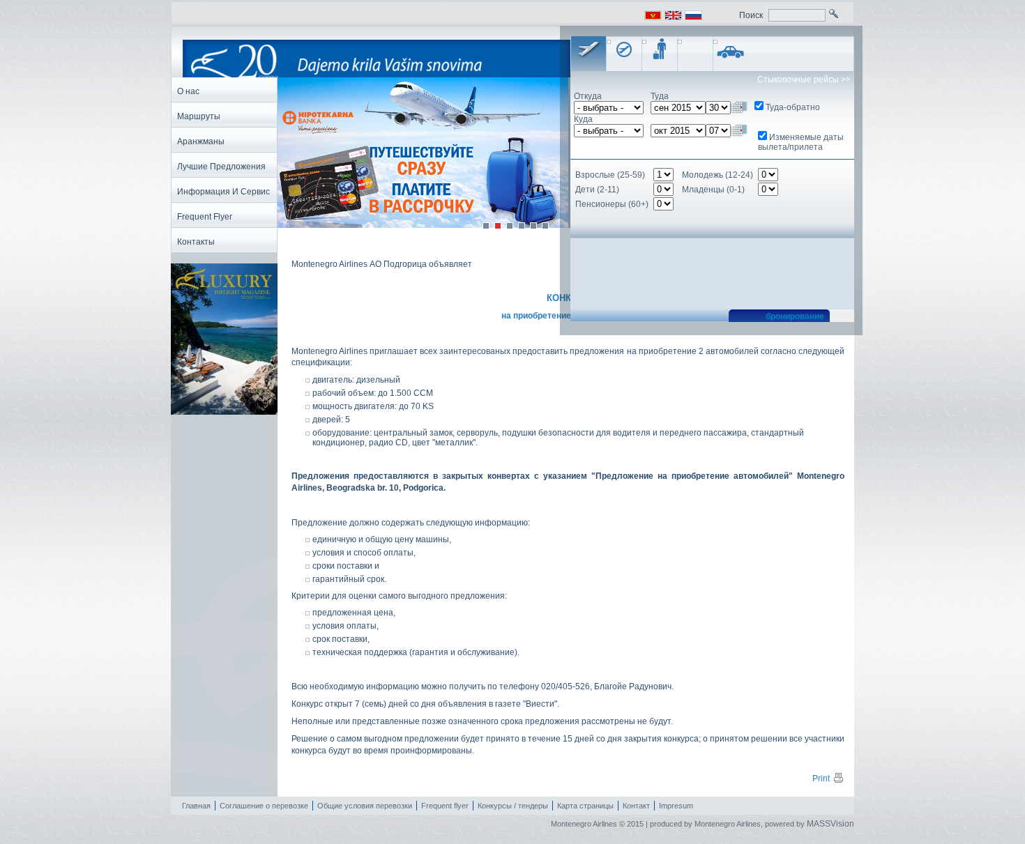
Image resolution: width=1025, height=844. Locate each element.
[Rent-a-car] (730, 53)
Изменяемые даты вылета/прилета (801, 142)
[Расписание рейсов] (624, 53)
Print (821, 778)
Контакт (636, 805)
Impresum (676, 805)
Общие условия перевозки (364, 805)
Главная (196, 805)
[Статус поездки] (659, 53)
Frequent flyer (445, 805)
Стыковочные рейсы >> (804, 79)
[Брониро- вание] (588, 53)
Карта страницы (585, 805)
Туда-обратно (793, 107)
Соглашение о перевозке (264, 805)
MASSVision (830, 824)
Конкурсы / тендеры (513, 805)
